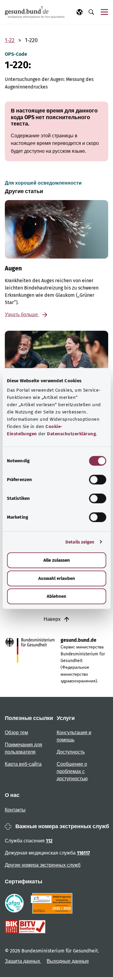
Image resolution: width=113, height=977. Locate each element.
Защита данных (23, 961)
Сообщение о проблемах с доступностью (72, 771)
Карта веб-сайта (23, 764)
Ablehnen (56, 596)
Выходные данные (68, 961)
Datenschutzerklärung (71, 434)
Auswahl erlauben (56, 578)
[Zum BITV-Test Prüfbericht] (25, 926)
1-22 (9, 40)
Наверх (53, 619)
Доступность (71, 752)
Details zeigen (79, 542)
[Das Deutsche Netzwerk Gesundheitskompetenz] (53, 903)
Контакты (15, 810)
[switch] (97, 479)
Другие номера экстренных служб (42, 865)
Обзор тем (16, 732)
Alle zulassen (56, 560)
